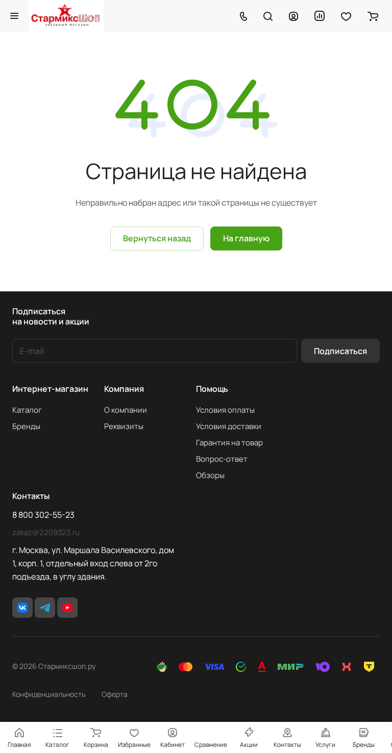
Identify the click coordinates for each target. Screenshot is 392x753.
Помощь (212, 388)
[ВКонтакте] (22, 607)
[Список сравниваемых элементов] (319, 16)
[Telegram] (45, 607)
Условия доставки (228, 426)
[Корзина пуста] (373, 16)
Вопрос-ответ (222, 459)
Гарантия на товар (229, 442)
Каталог (27, 410)
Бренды (26, 426)
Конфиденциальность (48, 694)
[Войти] (293, 16)
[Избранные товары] (346, 16)
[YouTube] (67, 607)
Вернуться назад (157, 238)
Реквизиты (123, 426)
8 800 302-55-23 (43, 514)
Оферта (115, 694)
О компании (125, 410)
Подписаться (340, 351)
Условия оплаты (225, 410)
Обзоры (210, 475)
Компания (124, 388)
